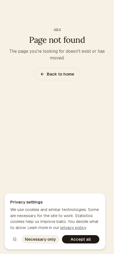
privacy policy (73, 227)
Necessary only (40, 239)
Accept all (81, 239)
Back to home (60, 74)
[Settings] (14, 239)
